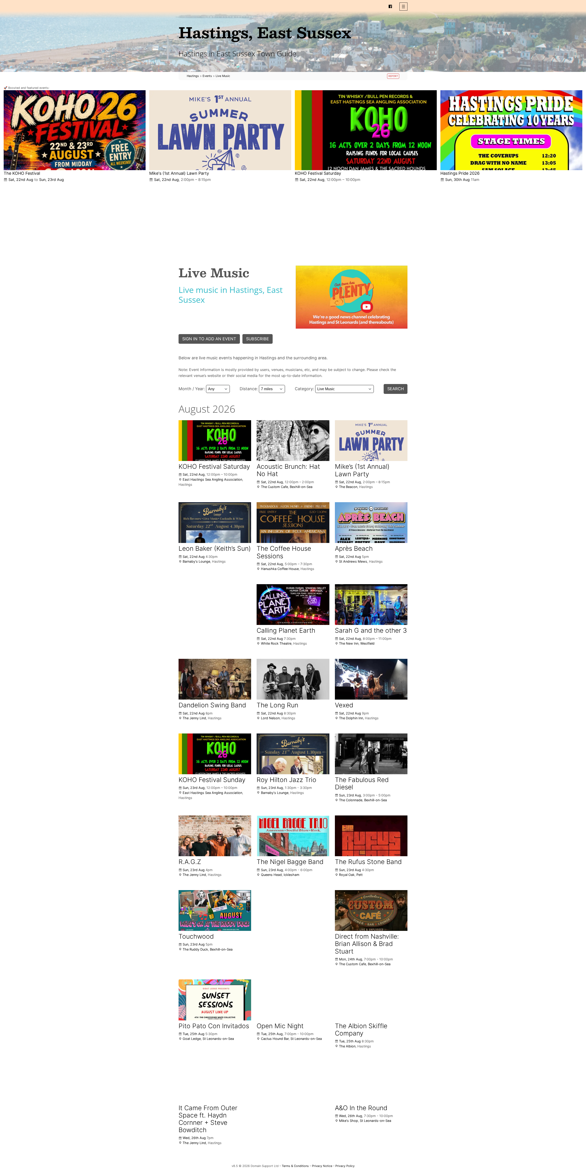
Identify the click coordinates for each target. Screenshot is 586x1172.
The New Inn (348, 643)
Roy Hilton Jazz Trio (286, 780)
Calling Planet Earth (286, 630)
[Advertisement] (293, 220)
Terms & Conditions (295, 1166)
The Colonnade (350, 800)
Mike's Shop (348, 1121)
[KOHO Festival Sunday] (215, 753)
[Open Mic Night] (293, 999)
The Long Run (277, 705)
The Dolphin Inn (351, 718)
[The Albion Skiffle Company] (371, 999)
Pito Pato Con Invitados (214, 1026)
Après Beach (354, 548)
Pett (359, 875)
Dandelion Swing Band (212, 705)
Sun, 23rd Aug (51, 179)
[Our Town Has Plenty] (351, 297)
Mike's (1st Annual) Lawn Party (179, 173)
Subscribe (257, 338)
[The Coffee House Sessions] (293, 522)
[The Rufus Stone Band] (371, 835)
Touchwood (196, 936)
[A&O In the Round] (371, 1081)
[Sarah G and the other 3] (371, 604)
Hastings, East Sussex (265, 32)
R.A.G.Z (190, 862)
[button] (403, 7)
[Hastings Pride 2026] (511, 130)
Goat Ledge (192, 1039)
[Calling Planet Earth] (293, 604)
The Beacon (348, 487)
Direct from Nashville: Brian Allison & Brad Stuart (367, 943)
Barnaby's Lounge (196, 561)
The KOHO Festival (22, 173)
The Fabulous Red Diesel (362, 783)
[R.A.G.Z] (215, 835)
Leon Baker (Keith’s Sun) (215, 548)
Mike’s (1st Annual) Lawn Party (362, 470)
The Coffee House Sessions (284, 552)
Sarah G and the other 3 (371, 630)
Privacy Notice (322, 1166)
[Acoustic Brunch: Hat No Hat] (293, 440)
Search (395, 388)
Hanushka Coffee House (280, 569)
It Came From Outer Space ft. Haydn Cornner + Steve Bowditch (208, 1119)
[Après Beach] (371, 522)
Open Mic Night (280, 1026)
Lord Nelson (270, 718)
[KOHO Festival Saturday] (366, 130)
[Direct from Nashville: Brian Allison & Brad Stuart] (371, 910)
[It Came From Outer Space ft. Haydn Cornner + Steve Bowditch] (215, 1081)
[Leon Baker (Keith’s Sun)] (215, 522)
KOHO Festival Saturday (318, 173)
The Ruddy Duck (195, 949)
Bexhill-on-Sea (301, 487)
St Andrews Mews (353, 561)
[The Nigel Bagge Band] (293, 835)
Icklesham (291, 875)
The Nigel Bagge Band (290, 862)
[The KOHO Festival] (75, 130)
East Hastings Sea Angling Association (212, 479)
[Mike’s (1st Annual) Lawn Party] (220, 130)
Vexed (344, 705)
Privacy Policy (345, 1166)
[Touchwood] (215, 910)
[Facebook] (390, 6)
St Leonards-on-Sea (218, 1039)
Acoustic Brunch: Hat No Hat (288, 470)
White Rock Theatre (276, 643)
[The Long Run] (293, 679)
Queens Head (271, 875)
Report (393, 76)
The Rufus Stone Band (368, 862)
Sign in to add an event (209, 338)
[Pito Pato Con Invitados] (215, 999)
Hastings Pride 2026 (460, 173)
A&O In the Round (361, 1108)
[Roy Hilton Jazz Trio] (293, 753)
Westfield (367, 643)
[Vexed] (371, 679)
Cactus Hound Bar (275, 1039)
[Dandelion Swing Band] (215, 679)
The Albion (347, 1046)
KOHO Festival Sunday (212, 780)
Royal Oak (347, 875)
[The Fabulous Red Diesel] (371, 753)
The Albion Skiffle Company (361, 1029)
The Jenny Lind (194, 718)
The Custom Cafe (274, 487)
